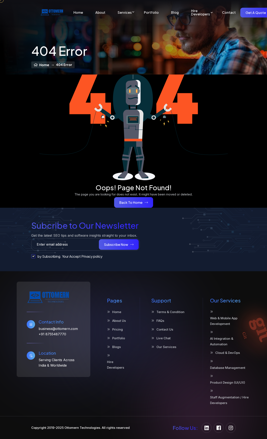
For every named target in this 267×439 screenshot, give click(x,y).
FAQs (160, 321)
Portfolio (151, 12)
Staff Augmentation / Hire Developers (229, 400)
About (100, 12)
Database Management (227, 368)
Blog (175, 12)
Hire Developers (200, 12)
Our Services (166, 347)
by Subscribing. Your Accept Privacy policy (70, 256)
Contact (229, 12)
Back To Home (130, 202)
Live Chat (163, 338)
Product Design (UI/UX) (227, 382)
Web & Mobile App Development (223, 321)
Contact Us (164, 329)
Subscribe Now (116, 244)
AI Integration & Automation (221, 341)
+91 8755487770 (52, 334)
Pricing (117, 329)
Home (78, 12)
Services (125, 12)
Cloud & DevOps (227, 353)
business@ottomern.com (58, 329)
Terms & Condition (170, 312)
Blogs (116, 347)
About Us (119, 321)
